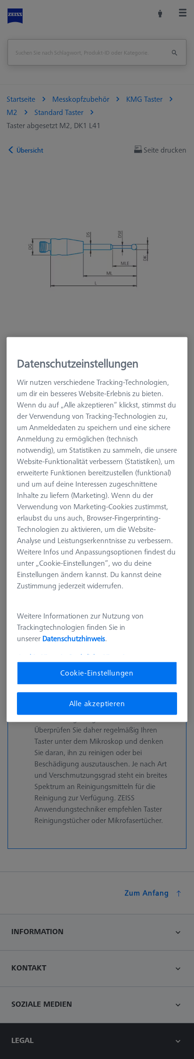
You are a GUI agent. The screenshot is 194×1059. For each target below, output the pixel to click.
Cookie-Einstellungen (97, 673)
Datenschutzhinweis (73, 638)
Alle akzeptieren (97, 703)
